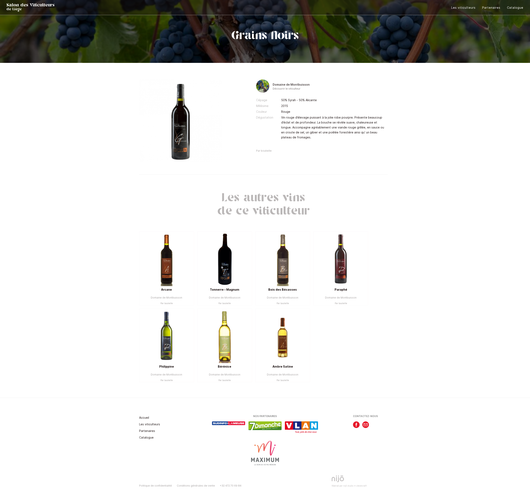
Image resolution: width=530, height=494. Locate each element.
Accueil (144, 417)
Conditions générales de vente (196, 485)
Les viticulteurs (463, 7)
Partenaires (491, 7)
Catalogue (515, 7)
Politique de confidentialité (155, 485)
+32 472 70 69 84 (230, 485)
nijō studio (348, 485)
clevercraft (361, 485)
